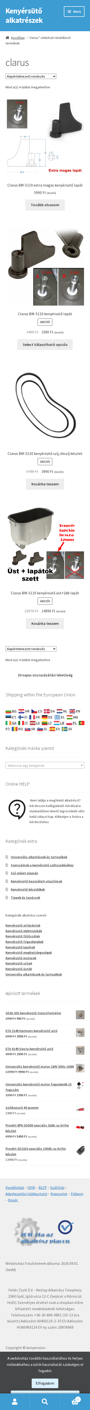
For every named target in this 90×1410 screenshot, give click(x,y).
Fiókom (77, 1193)
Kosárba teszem (45, 484)
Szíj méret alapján (24, 873)
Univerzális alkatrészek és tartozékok (39, 857)
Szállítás (57, 1187)
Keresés (45, 1402)
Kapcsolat (59, 1193)
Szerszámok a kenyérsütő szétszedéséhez (42, 865)
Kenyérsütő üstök (19, 969)
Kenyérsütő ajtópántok (23, 925)
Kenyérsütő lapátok (20, 947)
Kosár (13, 1200)
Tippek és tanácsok (25, 897)
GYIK (31, 1187)
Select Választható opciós (45, 344)
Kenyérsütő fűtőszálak (23, 936)
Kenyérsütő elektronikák (24, 931)
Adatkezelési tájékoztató (26, 1193)
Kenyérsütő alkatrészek (24, 15)
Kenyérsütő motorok (21, 958)
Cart (69, 1397)
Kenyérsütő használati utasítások (36, 881)
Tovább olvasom (45, 204)
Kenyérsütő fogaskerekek (24, 942)
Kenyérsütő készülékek (28, 889)
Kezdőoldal (15, 1187)
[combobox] (45, 765)
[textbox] (45, 765)
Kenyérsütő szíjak (19, 963)
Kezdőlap (18, 38)
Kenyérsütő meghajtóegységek (29, 952)
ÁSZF (43, 1187)
